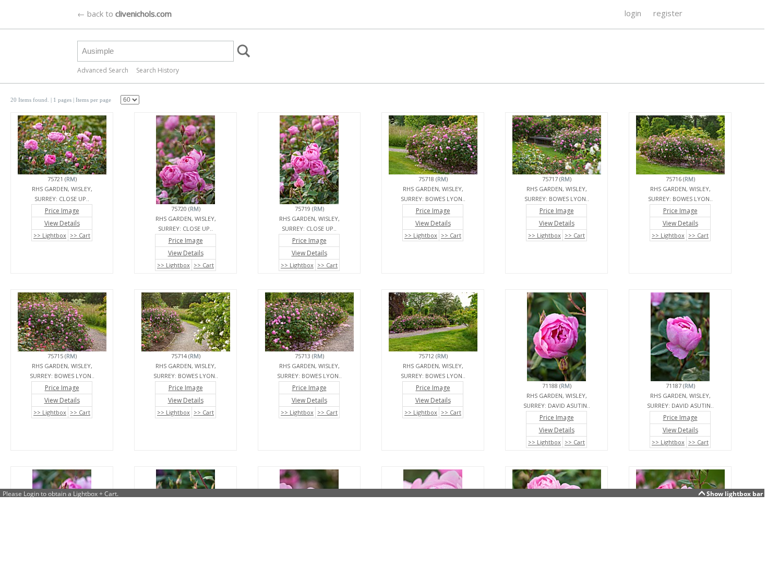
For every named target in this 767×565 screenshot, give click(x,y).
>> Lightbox (49, 235)
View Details (62, 223)
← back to (124, 13)
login (633, 13)
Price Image (62, 210)
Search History (157, 70)
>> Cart (80, 235)
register (667, 13)
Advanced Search (102, 70)
